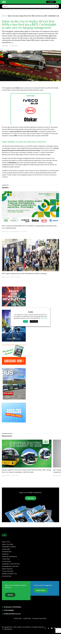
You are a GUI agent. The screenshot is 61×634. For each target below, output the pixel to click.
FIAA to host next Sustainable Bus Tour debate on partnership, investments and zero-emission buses (29, 227)
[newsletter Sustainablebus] (30, 296)
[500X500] (30, 113)
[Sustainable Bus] (4, 2)
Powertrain (5, 554)
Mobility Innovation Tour (9, 573)
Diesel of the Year (7, 569)
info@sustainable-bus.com (12, 614)
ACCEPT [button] (25, 321)
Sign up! (10, 595)
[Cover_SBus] (30, 383)
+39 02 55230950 (8, 610)
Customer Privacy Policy (39, 618)
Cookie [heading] (30, 312)
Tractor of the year (7, 571)
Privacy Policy (18, 618)
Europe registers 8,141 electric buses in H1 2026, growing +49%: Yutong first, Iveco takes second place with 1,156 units (26, 471)
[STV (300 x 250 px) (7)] (30, 413)
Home (3, 16)
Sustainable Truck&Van (9, 547)
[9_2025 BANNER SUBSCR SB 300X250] (30, 355)
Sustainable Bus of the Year (10, 566)
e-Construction (6, 561)
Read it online (40, 590)
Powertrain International (9, 556)
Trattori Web (6, 559)
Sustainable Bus (7, 551)
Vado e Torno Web (7, 544)
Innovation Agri (6, 576)
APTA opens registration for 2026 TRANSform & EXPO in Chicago (24, 273)
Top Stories (24, 231)
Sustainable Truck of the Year (11, 564)
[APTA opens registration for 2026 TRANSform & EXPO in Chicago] (30, 255)
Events (13, 277)
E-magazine (51, 2)
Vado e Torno (6, 542)
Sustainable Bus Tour (16, 231)
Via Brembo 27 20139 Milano (12, 607)
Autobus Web (6, 549)
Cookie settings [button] (33, 321)
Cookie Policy (27, 618)
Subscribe (30, 498)
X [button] (48, 309)
